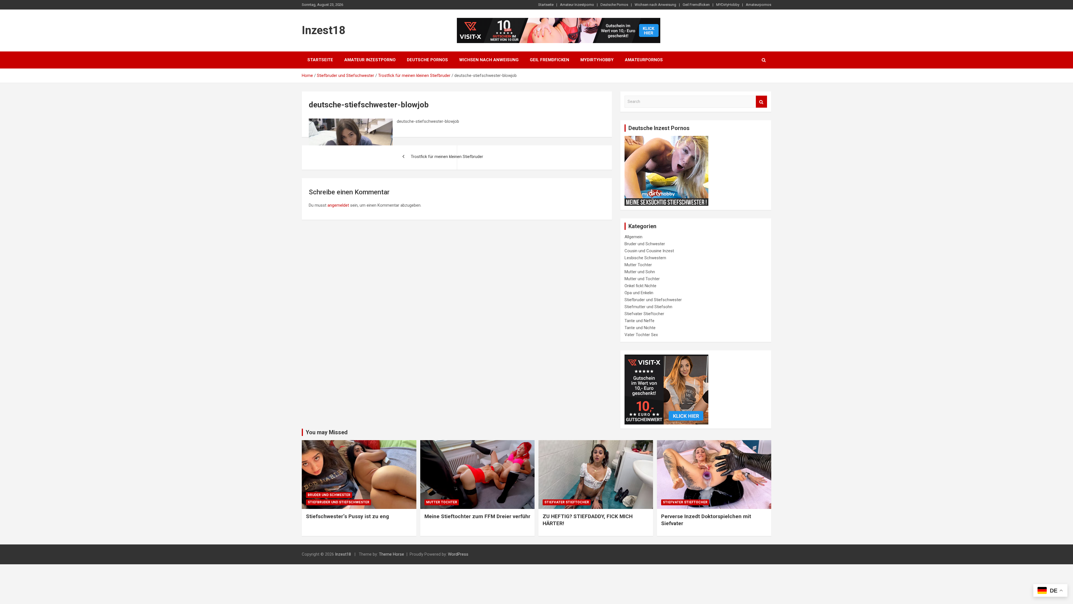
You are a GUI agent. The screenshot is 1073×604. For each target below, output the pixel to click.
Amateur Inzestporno (577, 5)
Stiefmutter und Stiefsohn (648, 306)
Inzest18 (323, 30)
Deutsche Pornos (614, 5)
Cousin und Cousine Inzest (649, 250)
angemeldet (338, 205)
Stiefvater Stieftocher (644, 313)
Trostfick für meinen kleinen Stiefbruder (447, 156)
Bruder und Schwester (645, 243)
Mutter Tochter (638, 264)
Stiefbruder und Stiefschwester (653, 299)
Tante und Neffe (639, 320)
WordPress (458, 554)
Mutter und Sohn (640, 271)
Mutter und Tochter (642, 278)
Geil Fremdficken (696, 5)
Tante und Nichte (640, 327)
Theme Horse (391, 554)
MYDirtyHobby (727, 5)
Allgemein (633, 236)
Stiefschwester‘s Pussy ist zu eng (347, 516)
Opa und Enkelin (639, 292)
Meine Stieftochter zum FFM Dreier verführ (477, 516)
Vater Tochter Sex (641, 334)
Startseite (546, 5)
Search (761, 102)
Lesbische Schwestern (645, 257)
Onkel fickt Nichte (640, 285)
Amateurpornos (758, 5)
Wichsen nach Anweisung (655, 5)
